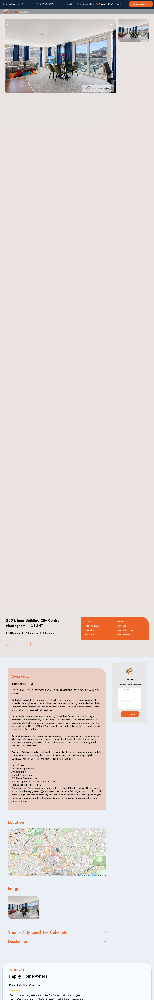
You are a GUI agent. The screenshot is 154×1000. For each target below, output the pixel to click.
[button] (57, 849)
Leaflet (82, 875)
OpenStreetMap (92, 875)
